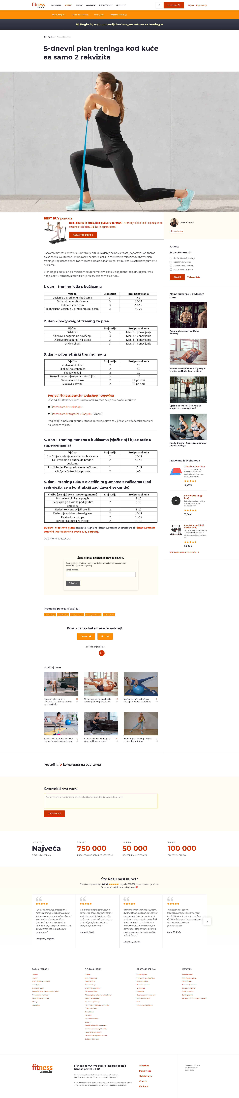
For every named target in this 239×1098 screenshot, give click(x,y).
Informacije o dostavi (189, 978)
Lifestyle (121, 5)
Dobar (84, 636)
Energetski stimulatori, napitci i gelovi (45, 991)
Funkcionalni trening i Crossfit (95, 1029)
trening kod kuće (77, 615)
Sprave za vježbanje (92, 1002)
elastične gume (65, 527)
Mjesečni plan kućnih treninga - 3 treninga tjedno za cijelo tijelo (58, 701)
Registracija (201, 5)
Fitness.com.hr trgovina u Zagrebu (194, 998)
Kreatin (34, 978)
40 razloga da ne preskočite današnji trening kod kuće (97, 700)
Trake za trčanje (90, 1008)
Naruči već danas (82, 235)
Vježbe (68, 5)
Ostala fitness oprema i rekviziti (96, 1036)
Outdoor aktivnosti (92, 1039)
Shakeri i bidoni (142, 981)
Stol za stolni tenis (143, 998)
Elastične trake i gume (93, 1032)
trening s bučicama (93, 615)
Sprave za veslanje (91, 1019)
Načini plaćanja (187, 975)
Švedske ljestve (142, 975)
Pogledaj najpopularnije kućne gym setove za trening (120, 24)
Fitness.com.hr (38, 5)
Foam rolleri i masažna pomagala (97, 1005)
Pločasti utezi (90, 981)
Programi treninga (118, 15)
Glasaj (177, 277)
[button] (207, 921)
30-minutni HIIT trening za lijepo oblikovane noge (97, 739)
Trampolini (141, 988)
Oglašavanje (145, 1076)
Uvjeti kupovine (187, 991)
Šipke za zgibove (91, 991)
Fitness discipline (58, 15)
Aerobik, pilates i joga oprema (95, 1025)
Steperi (87, 1022)
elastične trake (109, 615)
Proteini (35, 975)
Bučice (48, 527)
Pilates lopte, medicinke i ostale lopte (98, 995)
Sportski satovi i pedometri (146, 995)
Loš (107, 636)
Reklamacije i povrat (189, 985)
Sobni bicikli (89, 1012)
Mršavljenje (105, 5)
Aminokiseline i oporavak (41, 981)
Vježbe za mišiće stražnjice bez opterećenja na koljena (137, 700)
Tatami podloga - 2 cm (194, 466)
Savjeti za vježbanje (79, 15)
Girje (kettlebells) (91, 978)
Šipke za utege (90, 985)
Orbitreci (88, 1015)
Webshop (144, 1066)
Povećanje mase (38, 988)
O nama (143, 1081)
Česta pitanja (187, 981)
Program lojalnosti (189, 988)
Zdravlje (90, 5)
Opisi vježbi (99, 15)
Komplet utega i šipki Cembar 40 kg (194, 526)
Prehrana (56, 5)
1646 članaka (178, 231)
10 (117, 699)
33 (77, 699)
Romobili (140, 991)
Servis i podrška (187, 995)
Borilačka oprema (143, 985)
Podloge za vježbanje (92, 988)
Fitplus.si (143, 1086)
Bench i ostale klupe (92, 998)
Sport (79, 5)
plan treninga (50, 615)
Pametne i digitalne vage (146, 978)
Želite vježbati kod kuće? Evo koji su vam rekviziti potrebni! (58, 739)
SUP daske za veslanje (145, 1005)
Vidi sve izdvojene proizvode (183, 552)
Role (138, 1002)
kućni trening (63, 615)
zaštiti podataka (117, 1082)
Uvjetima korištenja (99, 1082)
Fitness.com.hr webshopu (66, 406)
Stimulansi (36, 1005)
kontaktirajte (103, 1085)
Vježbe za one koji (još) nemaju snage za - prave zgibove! (185, 407)
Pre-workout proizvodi (40, 995)
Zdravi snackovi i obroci (40, 998)
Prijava (191, 5)
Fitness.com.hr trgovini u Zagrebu (71, 413)
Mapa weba (145, 1071)
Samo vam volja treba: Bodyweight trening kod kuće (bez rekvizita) (188, 369)
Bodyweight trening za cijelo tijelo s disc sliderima (138, 739)
